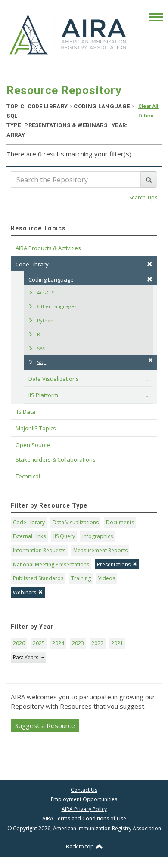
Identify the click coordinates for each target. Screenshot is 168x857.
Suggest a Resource (45, 725)
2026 (19, 643)
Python (45, 320)
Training (81, 578)
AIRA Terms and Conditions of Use (84, 818)
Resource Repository (63, 90)
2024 (58, 643)
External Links (29, 536)
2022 (97, 643)
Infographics (97, 536)
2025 (39, 643)
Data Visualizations (53, 379)
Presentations (114, 564)
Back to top (80, 846)
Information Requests (39, 550)
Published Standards (38, 578)
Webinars (24, 592)
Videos (106, 578)
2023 (78, 643)
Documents (120, 522)
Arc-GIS (45, 292)
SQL (41, 362)
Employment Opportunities (84, 799)
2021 (117, 643)
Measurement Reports (100, 550)
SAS (41, 348)
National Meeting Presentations (51, 564)
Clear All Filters (148, 111)
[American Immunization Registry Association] (68, 34)
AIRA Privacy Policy (84, 809)
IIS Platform (43, 395)
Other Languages (56, 306)
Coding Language (51, 279)
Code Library (29, 522)
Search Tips (143, 197)
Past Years (26, 657)
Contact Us (84, 789)
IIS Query (64, 536)
